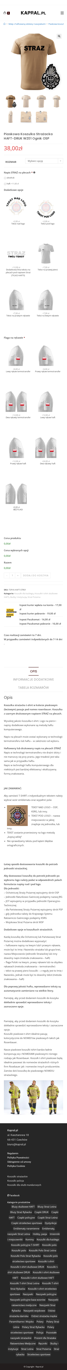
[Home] (4, 24)
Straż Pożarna (34, 597)
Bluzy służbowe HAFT (23, 1206)
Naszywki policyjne (46, 1294)
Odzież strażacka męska (44, 1316)
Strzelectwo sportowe (38, 1354)
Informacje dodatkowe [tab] (33, 679)
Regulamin (12, 1153)
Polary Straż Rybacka (33, 1327)
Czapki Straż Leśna (47, 1217)
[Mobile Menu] (62, 12)
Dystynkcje (51, 1223)
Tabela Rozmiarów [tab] (33, 687)
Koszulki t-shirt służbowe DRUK (27, 1266)
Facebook (14, 1195)
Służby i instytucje (18, 597)
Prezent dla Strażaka (45, 1338)
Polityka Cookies (16, 1166)
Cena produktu (12, 538)
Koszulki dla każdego (24, 593)
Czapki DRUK (41, 1212)
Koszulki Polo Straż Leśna (42, 1250)
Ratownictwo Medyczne (23, 1343)
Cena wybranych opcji (16, 550)
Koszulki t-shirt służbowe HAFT (37, 1277)
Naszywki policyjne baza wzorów (27, 1299)
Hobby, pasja (40, 1234)
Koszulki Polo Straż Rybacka (26, 1255)
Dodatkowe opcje (13, 189)
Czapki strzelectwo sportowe (26, 1223)
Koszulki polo (49, 1244)
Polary (40, 1321)
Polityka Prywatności (18, 1157)
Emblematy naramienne (26, 1228)
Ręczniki (42, 1343)
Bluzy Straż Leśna (47, 1206)
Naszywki (28, 1294)
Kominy (30, 1239)
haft (13, 183)
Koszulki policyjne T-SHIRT (25, 1244)
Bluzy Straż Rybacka (21, 1212)
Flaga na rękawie (14, 337)
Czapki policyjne (26, 1217)
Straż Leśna (27, 1348)
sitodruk (10, 177)
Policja (39, 1332)
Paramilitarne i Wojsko (21, 1321)
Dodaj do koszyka (35, 575)
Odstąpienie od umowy (19, 1161)
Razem (8, 562)
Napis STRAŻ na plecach (18, 172)
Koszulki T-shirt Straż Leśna (24, 1283)
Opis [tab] (33, 671)
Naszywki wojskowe (34, 1310)
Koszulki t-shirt (46, 1261)
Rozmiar (10, 161)
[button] (59, 36)
